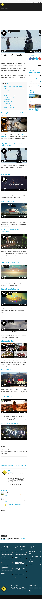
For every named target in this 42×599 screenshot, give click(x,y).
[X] (38, 2)
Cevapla (6, 495)
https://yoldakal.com (11, 472)
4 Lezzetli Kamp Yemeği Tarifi (31, 109)
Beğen (30, 57)
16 (12, 562)
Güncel (6, 8)
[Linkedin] (35, 2)
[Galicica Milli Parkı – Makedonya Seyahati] (32, 96)
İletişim (12, 0)
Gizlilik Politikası (28, 0)
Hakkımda (2, 0)
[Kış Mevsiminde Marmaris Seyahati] (38, 106)
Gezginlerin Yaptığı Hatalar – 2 (21, 465)
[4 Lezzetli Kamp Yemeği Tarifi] (32, 106)
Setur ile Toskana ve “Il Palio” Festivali (38, 99)
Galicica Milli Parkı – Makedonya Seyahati (31, 100)
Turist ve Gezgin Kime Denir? (7, 561)
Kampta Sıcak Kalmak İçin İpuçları (7, 465)
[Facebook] (31, 2)
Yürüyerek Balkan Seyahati (21, 0)
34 (12, 552)
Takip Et (33, 57)
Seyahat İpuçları (7, 11)
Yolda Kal (21, 589)
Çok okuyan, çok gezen (8, 392)
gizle (8, 83)
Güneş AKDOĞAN (11, 504)
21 (12, 557)
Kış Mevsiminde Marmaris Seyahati (37, 109)
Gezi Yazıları (16, 596)
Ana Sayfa (2, 11)
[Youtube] (40, 2)
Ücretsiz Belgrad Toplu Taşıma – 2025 (33, 79)
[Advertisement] (21, 20)
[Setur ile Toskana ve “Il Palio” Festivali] (38, 96)
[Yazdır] (21, 59)
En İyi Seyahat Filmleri (5, 556)
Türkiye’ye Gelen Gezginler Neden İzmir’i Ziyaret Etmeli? (35, 73)
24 (26, 552)
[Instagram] (33, 2)
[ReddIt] (18, 59)
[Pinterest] (37, 2)
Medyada (23, 596)
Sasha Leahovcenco (7, 169)
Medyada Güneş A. (7, 0)
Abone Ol (39, 57)
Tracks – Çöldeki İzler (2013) (35, 85)
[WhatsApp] (16, 59)
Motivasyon (12, 11)
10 (12, 568)
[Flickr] (11, 485)
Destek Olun (15, 0)
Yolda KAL (10, 470)
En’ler (2, 8)
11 (40, 81)
